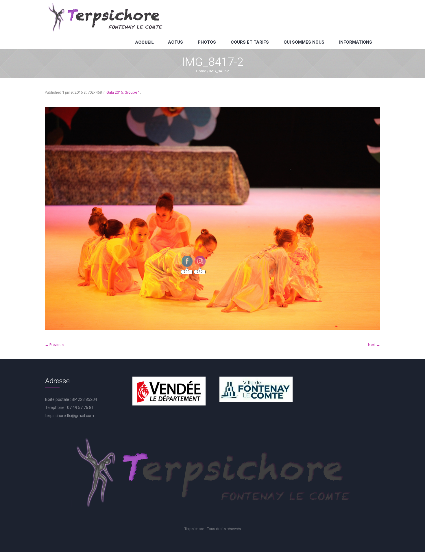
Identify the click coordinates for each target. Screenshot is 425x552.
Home (201, 71)
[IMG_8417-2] (212, 218)
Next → (374, 344)
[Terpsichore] (105, 17)
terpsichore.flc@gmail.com (69, 415)
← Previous (54, 344)
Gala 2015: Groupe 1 (123, 92)
